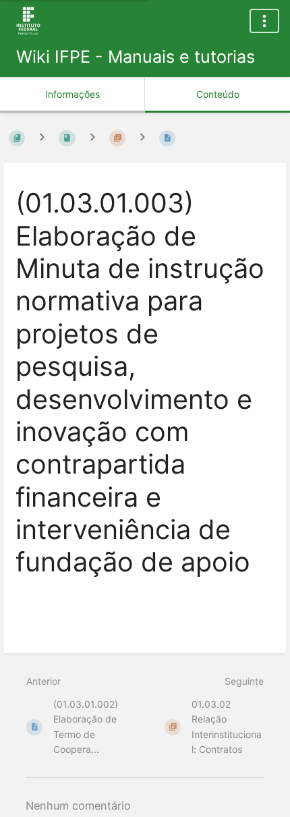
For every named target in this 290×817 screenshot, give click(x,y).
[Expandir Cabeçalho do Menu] (264, 21)
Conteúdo (217, 94)
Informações (72, 94)
